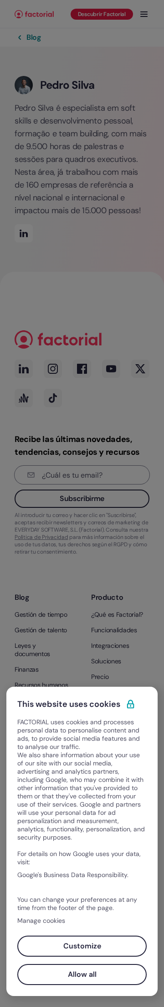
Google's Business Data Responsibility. (72, 875)
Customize (82, 946)
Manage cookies (41, 920)
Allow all (82, 974)
